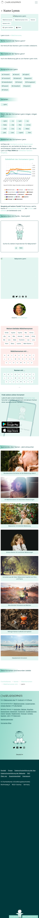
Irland (3, 714)
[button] (3, 277)
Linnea (28, 125)
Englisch (26, 74)
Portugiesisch (31, 82)
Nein (21, 248)
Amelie (27, 336)
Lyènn (5, 104)
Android (21, 700)
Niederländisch (7, 82)
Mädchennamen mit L (21, 20)
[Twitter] (14, 747)
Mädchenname (16, 35)
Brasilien (30, 709)
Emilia (6, 332)
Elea (20, 125)
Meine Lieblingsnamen (29, 916)
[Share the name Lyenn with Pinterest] (22, 297)
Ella (4, 340)
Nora (6, 343)
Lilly (13, 125)
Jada (4, 132)
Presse (10, 770)
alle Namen (18, 706)
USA (8, 716)
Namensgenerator (7, 719)
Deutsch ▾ (19, 754)
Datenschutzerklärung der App (25, 770)
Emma (31, 332)
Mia (26, 332)
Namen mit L (6, 23)
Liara (12, 132)
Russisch (5, 86)
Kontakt (3, 770)
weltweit (3, 210)
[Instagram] (24, 747)
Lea (28, 340)
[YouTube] (21, 747)
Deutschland (12, 208)
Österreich (20, 208)
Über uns (4, 776)
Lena (33, 340)
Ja (16, 248)
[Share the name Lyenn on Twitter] (16, 297)
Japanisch (29, 78)
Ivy (20, 129)
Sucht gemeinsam (15, 916)
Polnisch (19, 82)
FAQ (28, 773)
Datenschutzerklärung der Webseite (13, 773)
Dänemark (13, 711)
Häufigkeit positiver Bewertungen (21, 144)
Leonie (19, 343)
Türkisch (5, 90)
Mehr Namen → (28, 343)
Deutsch (16, 74)
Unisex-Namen (6, 706)
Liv (13, 121)
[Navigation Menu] (36, 2)
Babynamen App (29, 398)
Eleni (29, 132)
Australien (17, 709)
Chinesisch (6, 74)
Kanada (8, 714)
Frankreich (21, 711)
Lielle (4, 129)
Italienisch (18, 78)
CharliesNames (6, 681)
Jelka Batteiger (22, 318)
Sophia (20, 332)
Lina (13, 129)
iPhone (29, 700)
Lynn (20, 121)
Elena (12, 343)
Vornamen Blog (6, 723)
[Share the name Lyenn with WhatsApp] (19, 297)
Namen (33, 20)
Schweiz (30, 208)
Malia (14, 340)
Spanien (3, 716)
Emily (33, 336)
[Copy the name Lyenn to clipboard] (25, 297)
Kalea (5, 125)
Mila (14, 336)
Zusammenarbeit (14, 776)
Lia (27, 121)
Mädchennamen (7, 20)
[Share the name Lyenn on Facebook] (13, 297)
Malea (27, 129)
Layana (21, 132)
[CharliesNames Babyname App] (11, 2)
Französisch (6, 78)
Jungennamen (30, 704)
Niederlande (16, 714)
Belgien (23, 709)
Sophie (13, 332)
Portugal (24, 714)
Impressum (26, 776)
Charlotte (21, 340)
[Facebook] (17, 747)
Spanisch (27, 86)
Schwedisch (16, 86)
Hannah (20, 336)
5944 (19, 27)
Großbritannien (31, 711)
